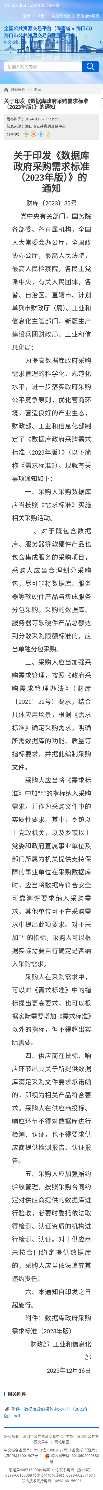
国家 (37, 89)
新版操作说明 (88, 15)
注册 (41, 15)
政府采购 (18, 89)
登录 (26, 15)
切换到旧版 (61, 15)
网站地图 (61, 1441)
